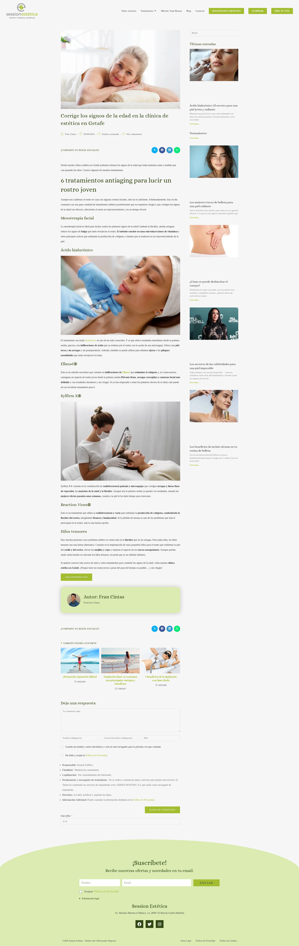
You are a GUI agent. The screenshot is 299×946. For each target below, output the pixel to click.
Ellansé (126, 372)
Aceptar (101, 891)
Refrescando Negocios (106, 941)
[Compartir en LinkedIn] (169, 150)
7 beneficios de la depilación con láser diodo (161, 678)
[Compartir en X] (155, 150)
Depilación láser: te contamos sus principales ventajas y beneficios (120, 680)
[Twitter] (149, 924)
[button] (149, 898)
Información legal (90, 898)
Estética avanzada (110, 134)
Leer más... (194, 124)
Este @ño (66, 816)
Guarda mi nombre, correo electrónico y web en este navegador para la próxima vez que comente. (113, 746)
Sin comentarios (134, 134)
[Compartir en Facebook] (162, 150)
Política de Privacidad (96, 755)
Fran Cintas (70, 134)
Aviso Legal (185, 941)
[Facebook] (139, 924)
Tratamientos (198, 133)
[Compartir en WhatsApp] (177, 150)
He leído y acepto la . (86, 755)
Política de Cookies (228, 941)
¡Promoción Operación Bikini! (80, 676)
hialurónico (90, 340)
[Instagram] (160, 924)
